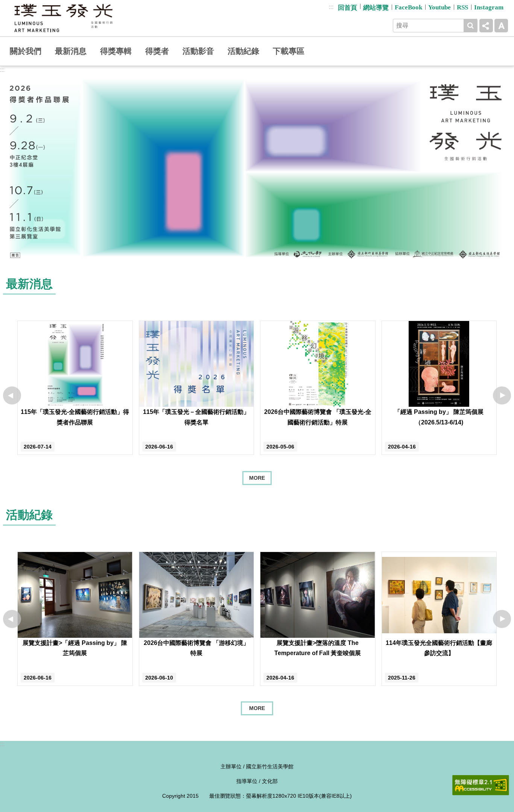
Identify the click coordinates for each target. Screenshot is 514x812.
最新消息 (71, 51)
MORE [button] (257, 708)
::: (331, 7)
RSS (462, 7)
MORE (257, 478)
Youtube (439, 7)
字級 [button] (501, 25)
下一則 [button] (502, 395)
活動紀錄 (243, 51)
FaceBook (408, 7)
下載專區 (288, 51)
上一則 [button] (12, 395)
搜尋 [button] (470, 25)
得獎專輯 (116, 51)
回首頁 (347, 7)
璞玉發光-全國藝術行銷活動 (63, 18)
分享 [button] (486, 25)
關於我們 (25, 51)
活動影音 (198, 51)
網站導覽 (376, 7)
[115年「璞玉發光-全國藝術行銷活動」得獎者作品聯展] (257, 168)
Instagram (488, 7)
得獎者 (157, 51)
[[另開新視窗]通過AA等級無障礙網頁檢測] (480, 785)
